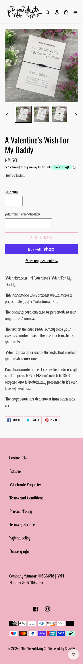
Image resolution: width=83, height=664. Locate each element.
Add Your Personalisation (22, 214)
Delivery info (19, 551)
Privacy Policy (20, 511)
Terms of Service (22, 524)
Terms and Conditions (26, 498)
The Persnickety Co (34, 648)
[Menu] (75, 11)
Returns (15, 471)
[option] (23, 114)
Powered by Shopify (61, 648)
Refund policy (19, 538)
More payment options (41, 260)
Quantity (11, 192)
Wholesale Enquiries (25, 484)
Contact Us (18, 458)
